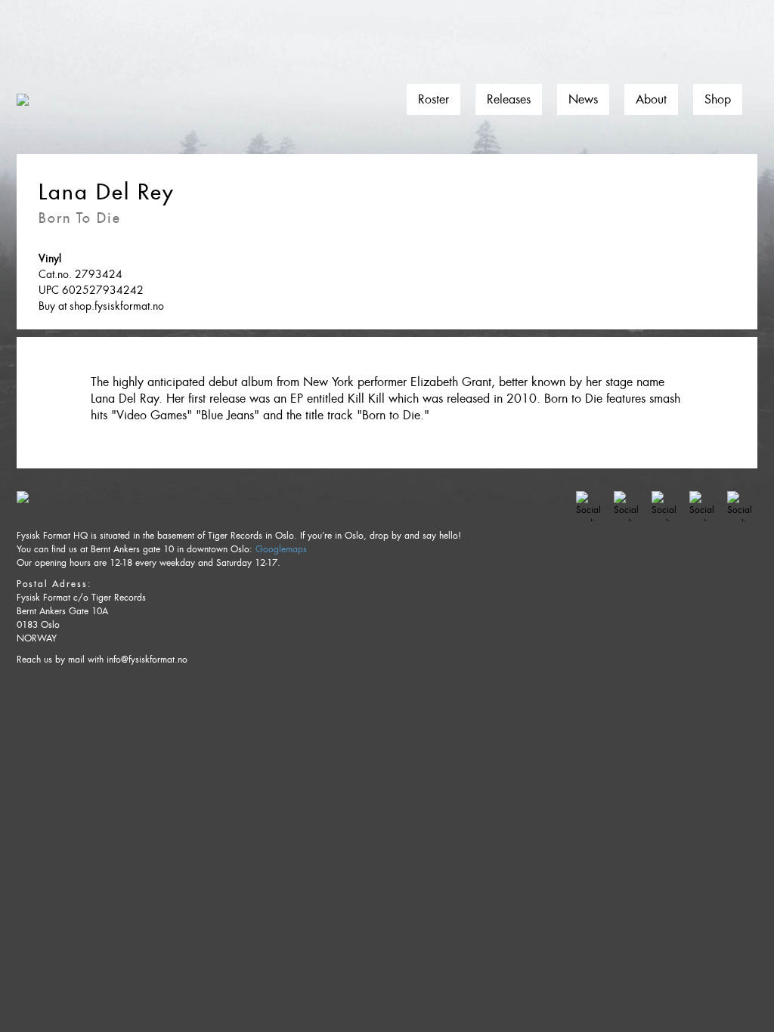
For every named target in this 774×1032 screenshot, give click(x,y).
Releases (509, 99)
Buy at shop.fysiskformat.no (101, 306)
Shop (717, 99)
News (583, 99)
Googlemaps (281, 549)
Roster (433, 99)
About (651, 99)
